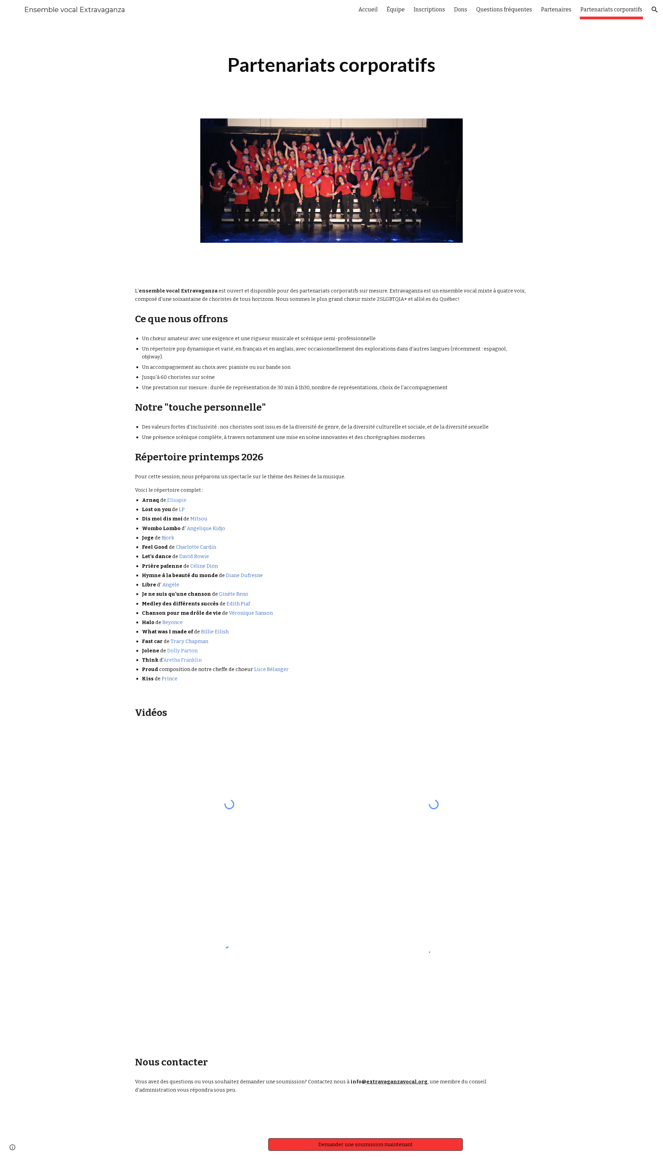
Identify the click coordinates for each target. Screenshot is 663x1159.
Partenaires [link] (556, 9)
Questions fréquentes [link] (504, 9)
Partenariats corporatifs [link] (611, 9)
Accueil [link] (368, 9)
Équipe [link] (396, 9)
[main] (331, 65)
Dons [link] (460, 9)
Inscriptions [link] (429, 9)
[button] (654, 9)
